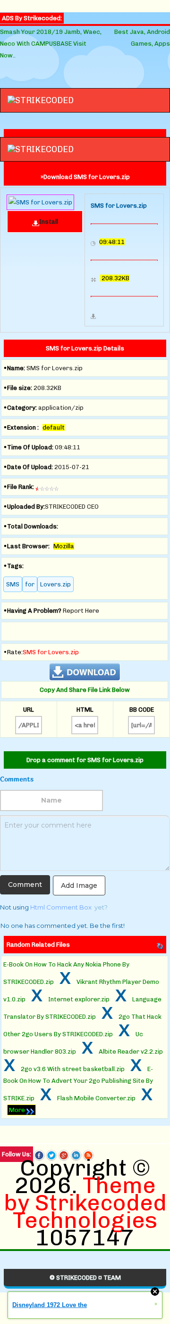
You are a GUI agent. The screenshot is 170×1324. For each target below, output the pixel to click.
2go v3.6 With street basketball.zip (73, 1068)
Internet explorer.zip (79, 999)
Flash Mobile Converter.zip (96, 1098)
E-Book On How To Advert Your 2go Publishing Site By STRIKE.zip (78, 1083)
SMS (12, 584)
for (29, 584)
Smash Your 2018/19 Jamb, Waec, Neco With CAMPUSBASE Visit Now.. (51, 43)
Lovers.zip (55, 584)
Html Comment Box (61, 907)
